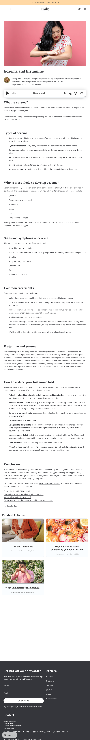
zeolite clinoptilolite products (38, 116)
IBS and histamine (23, 546)
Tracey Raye (17, 79)
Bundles (49, 676)
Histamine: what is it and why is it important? (23, 494)
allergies (27, 79)
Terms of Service (16, 708)
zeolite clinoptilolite (22, 425)
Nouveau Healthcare (38, 82)
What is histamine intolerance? (17, 497)
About (48, 694)
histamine (69, 79)
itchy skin (25, 82)
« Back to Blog (11, 506)
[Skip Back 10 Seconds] (70, 93)
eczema (61, 79)
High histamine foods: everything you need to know (67, 548)
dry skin (54, 79)
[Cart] (85, 9)
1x (65, 93)
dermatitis (46, 79)
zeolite (60, 82)
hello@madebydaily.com (49, 483)
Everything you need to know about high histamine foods (28, 500)
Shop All (49, 685)
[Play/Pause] (7, 93)
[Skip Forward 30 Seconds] (75, 93)
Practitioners (51, 698)
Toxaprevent (51, 82)
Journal (49, 690)
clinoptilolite (36, 79)
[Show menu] (4, 9)
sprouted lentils (25, 413)
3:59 (81, 93)
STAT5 (38, 366)
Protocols (50, 681)
